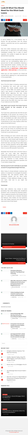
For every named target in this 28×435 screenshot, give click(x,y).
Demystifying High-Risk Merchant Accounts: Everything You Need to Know (18, 315)
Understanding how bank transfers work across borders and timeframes (17, 294)
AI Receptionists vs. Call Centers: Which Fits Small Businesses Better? (13, 411)
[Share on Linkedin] (11, 20)
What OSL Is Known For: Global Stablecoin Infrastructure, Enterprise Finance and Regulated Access (19, 283)
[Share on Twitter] (4, 20)
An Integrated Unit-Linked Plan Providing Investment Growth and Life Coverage (18, 335)
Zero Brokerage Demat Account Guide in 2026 (16, 371)
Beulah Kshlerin (9, 16)
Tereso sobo (15, 318)
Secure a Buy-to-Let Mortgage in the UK (17, 364)
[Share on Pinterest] (9, 20)
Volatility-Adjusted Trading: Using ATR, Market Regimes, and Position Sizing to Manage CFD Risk (16, 358)
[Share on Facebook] (2, 20)
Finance (2, 5)
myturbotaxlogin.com (14, 432)
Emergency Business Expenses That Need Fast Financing (17, 272)
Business (5, 409)
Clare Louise (15, 275)
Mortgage (5, 394)
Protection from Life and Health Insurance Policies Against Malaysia (17, 325)
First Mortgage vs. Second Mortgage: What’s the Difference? (13, 396)
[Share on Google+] (7, 20)
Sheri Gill (14, 297)
